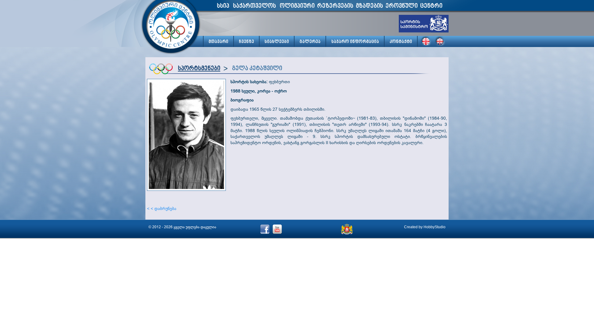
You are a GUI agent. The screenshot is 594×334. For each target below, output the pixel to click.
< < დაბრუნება (161, 208)
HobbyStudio (435, 227)
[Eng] (440, 41)
